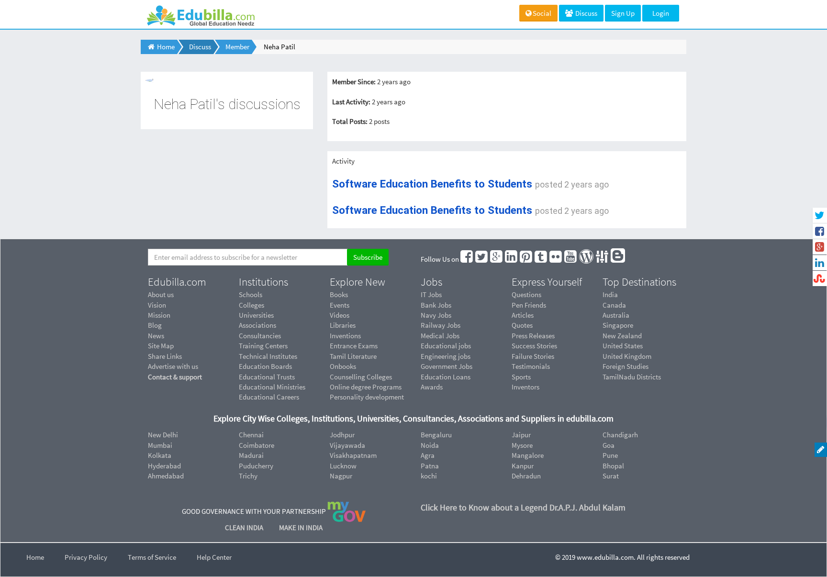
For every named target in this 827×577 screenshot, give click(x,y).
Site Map (161, 345)
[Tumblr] (541, 259)
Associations (257, 325)
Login (660, 13)
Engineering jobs (445, 356)
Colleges (251, 305)
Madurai (251, 455)
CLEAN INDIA (245, 527)
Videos (339, 315)
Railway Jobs (440, 325)
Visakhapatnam (353, 455)
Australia (616, 315)
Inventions (345, 335)
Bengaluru (436, 434)
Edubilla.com (177, 281)
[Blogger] (618, 259)
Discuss (585, 13)
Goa (609, 445)
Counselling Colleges (361, 376)
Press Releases (533, 335)
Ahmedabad (166, 475)
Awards (432, 386)
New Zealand (622, 335)
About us (161, 294)
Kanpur (523, 465)
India (610, 294)
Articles (523, 315)
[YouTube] (571, 259)
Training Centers (263, 345)
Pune (610, 455)
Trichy (248, 475)
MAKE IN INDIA (301, 527)
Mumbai (160, 445)
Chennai (251, 434)
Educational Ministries (272, 386)
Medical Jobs (440, 335)
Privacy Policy (86, 557)
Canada (614, 305)
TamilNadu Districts (632, 376)
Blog (155, 325)
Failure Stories (533, 356)
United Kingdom (627, 356)
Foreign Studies (625, 366)
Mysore (522, 445)
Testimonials (531, 366)
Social (542, 13)
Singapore (618, 325)
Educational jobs (446, 345)
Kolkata (159, 455)
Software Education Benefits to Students (432, 184)
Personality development (367, 396)
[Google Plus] (496, 259)
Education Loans (445, 376)
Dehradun (526, 475)
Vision (157, 305)
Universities (256, 315)
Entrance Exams (354, 345)
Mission (159, 315)
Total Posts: (350, 121)
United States (623, 345)
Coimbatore (256, 445)
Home (35, 557)
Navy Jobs (436, 315)
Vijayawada (347, 445)
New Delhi (163, 434)
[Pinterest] (526, 259)
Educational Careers (269, 396)
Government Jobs (446, 366)
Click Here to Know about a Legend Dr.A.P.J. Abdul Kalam (523, 507)
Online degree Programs (366, 386)
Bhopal (613, 465)
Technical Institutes (268, 356)
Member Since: (354, 81)
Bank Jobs (436, 305)
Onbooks (343, 366)
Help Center (214, 557)
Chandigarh (620, 434)
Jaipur (521, 434)
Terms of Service (152, 557)
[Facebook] (467, 259)
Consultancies (260, 335)
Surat (611, 475)
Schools (250, 294)
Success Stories (534, 345)
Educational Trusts (267, 376)
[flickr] (556, 259)
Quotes (522, 325)
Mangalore (528, 455)
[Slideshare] (602, 259)
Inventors (525, 386)
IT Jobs (431, 294)
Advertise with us (173, 366)
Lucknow (343, 465)
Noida (430, 445)
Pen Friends (529, 305)
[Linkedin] (511, 259)
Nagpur (341, 475)
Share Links (165, 356)
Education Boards (265, 366)
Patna (430, 465)
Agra (428, 455)
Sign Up (623, 13)
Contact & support (175, 376)
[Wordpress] (586, 259)
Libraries (343, 325)
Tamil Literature (353, 356)
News (156, 335)
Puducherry (256, 465)
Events (339, 305)
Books (339, 294)
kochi (429, 475)
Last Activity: (351, 101)
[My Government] (346, 511)
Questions (526, 294)
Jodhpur (342, 434)
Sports (521, 376)
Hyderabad (164, 465)
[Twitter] (482, 259)
